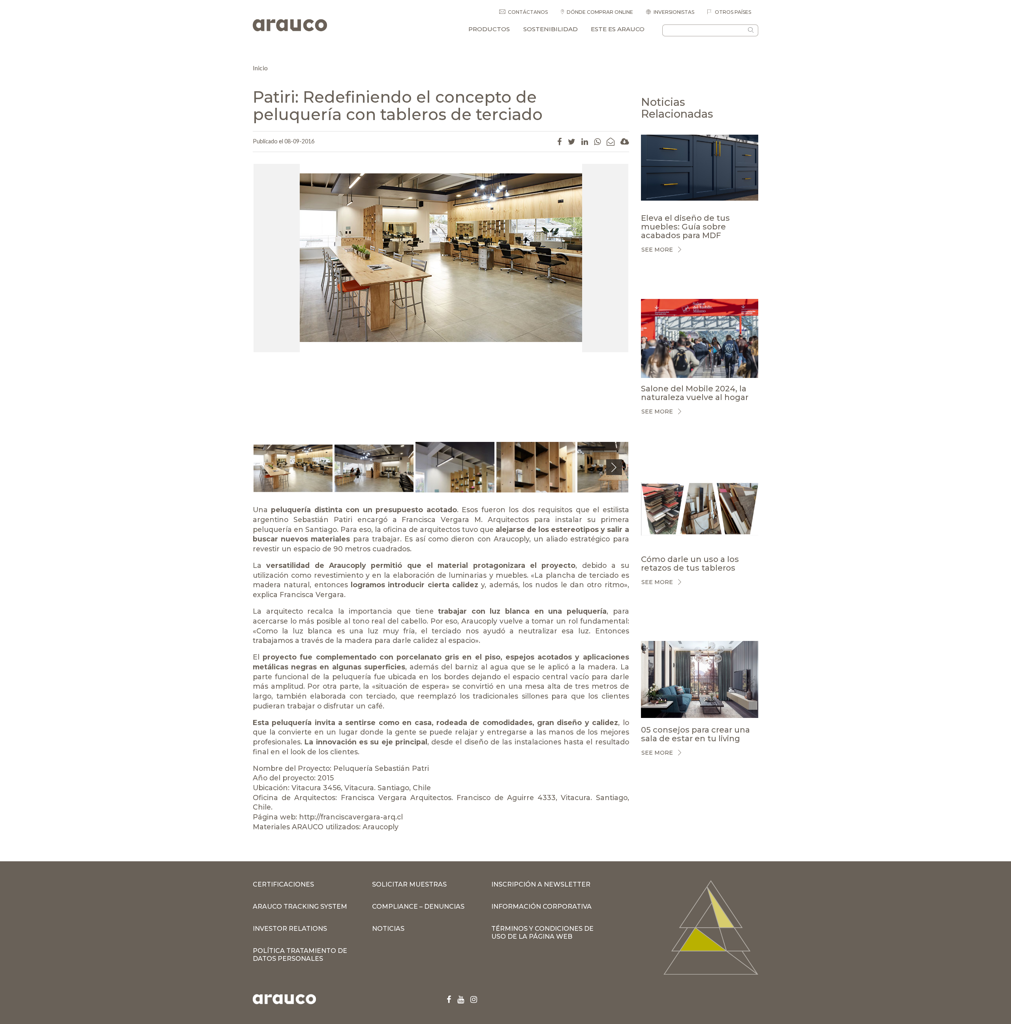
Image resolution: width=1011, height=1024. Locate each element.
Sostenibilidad (550, 29)
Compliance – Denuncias (418, 906)
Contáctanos (528, 12)
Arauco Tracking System (300, 906)
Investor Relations (290, 928)
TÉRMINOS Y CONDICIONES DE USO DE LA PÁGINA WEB (542, 932)
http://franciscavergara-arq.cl (351, 817)
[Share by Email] (610, 141)
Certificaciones (283, 884)
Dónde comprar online (600, 12)
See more (657, 249)
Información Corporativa (541, 906)
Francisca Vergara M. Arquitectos (465, 519)
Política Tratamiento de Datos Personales (300, 954)
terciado (446, 631)
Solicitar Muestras (409, 884)
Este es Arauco (618, 29)
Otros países (732, 12)
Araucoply (511, 539)
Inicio (260, 67)
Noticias (388, 928)
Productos (489, 29)
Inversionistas (674, 12)
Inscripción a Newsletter (540, 884)
